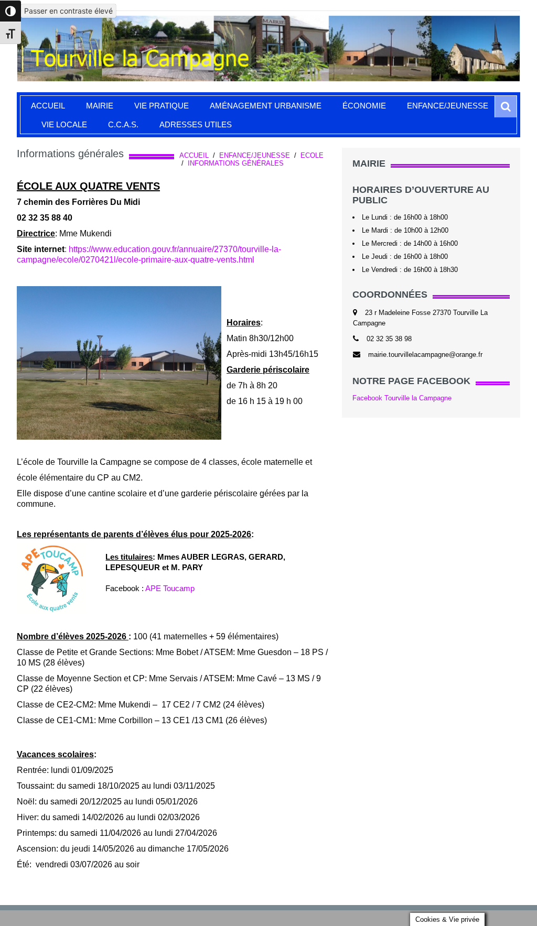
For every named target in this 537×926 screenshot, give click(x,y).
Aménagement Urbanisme (265, 105)
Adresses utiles (195, 124)
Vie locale (64, 124)
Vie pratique (161, 105)
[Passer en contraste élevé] (10, 11)
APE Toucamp (170, 588)
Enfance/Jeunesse (447, 105)
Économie (364, 105)
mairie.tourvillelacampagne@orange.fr (425, 354)
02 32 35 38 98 (389, 339)
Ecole (312, 155)
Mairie (99, 105)
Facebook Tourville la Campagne (402, 398)
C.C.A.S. (123, 124)
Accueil (48, 105)
